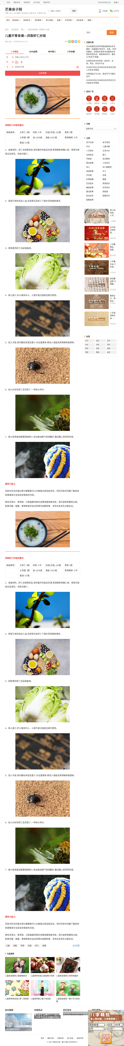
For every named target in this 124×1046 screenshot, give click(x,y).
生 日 (10, 67)
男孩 (86, 352)
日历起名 (89, 183)
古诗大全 (106, 151)
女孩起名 (89, 155)
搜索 (74, 11)
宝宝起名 (15, 20)
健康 (89, 20)
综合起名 (89, 196)
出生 (97, 341)
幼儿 (88, 167)
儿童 (8, 946)
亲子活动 (89, 142)
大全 (86, 345)
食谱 (44, 946)
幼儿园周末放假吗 (13, 1029)
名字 (108, 341)
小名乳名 (106, 163)
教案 (104, 179)
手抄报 (89, 175)
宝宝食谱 (79, 20)
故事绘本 (26, 20)
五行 (86, 341)
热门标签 (37, 2)
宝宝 (97, 348)
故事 (108, 348)
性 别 (10, 62)
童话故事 (89, 191)
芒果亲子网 (13, 9)
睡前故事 (89, 187)
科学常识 (106, 187)
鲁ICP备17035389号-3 (69, 1042)
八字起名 (89, 151)
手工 (104, 171)
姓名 (86, 348)
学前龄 (89, 159)
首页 (8, 2)
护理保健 (89, 179)
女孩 (97, 345)
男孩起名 (106, 183)
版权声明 (46, 2)
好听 (108, 345)
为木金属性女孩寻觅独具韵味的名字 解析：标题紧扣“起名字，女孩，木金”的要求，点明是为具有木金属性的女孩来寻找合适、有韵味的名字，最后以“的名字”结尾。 (101, 51)
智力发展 (49, 20)
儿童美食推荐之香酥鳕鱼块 (16, 976)
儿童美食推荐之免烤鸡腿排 (67, 976)
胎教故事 (89, 200)
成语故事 (89, 171)
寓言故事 (89, 163)
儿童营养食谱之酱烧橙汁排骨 (42, 976)
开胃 (22, 946)
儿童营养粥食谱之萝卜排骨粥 (17, 999)
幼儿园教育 (107, 167)
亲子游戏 (106, 142)
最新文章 (17, 2)
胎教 (59, 20)
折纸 (104, 175)
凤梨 (15, 946)
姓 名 (10, 57)
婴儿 (22, 29)
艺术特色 (68, 20)
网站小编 (8, 41)
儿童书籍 (106, 146)
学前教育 (38, 20)
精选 (97, 352)
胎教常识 (106, 196)
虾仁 (37, 946)
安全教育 (106, 159)
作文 (88, 146)
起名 (108, 352)
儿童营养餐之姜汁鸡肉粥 (41, 999)
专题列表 (27, 2)
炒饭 (29, 946)
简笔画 (105, 191)
